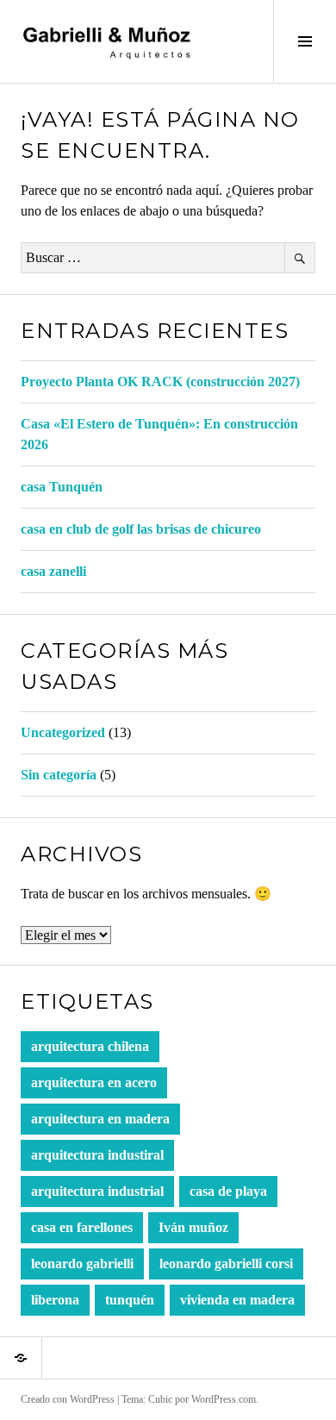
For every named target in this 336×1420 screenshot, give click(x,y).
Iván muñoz (193, 1227)
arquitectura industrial (97, 1191)
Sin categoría (58, 774)
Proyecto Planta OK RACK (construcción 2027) (160, 381)
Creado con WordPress (68, 1399)
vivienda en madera (237, 1299)
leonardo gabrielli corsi (226, 1263)
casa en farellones (82, 1227)
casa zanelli (53, 571)
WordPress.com (223, 1399)
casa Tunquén (62, 486)
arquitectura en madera (100, 1118)
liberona (55, 1299)
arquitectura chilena (90, 1046)
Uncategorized (63, 732)
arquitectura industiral (97, 1155)
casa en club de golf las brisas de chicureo (141, 529)
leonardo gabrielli (82, 1263)
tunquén (129, 1299)
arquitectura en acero (94, 1082)
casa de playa (228, 1191)
